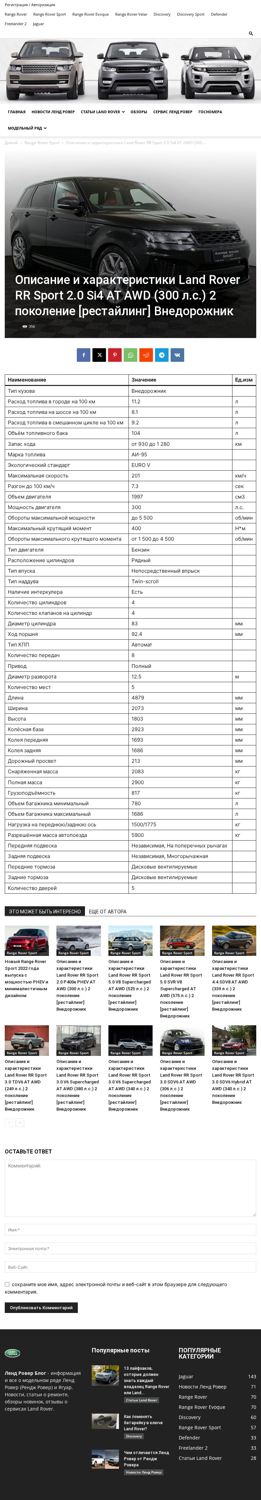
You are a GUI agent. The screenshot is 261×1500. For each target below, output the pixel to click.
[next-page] (20, 1122)
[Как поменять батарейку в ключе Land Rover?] (105, 1421)
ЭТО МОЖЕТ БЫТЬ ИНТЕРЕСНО (45, 911)
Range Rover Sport (49, 14)
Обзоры (138, 111)
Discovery (162, 14)
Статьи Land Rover (100, 111)
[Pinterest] (115, 355)
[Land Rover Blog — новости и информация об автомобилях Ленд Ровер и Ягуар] (130, 71)
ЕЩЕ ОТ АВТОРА (107, 911)
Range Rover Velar (131, 14)
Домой (11, 143)
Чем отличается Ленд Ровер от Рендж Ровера (146, 1458)
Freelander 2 (16, 23)
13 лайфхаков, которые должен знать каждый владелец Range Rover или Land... (146, 1380)
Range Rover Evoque (90, 14)
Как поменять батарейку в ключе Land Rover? (143, 1422)
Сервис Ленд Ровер (172, 111)
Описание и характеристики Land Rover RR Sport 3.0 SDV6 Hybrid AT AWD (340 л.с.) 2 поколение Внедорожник (233, 1082)
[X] (99, 355)
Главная (16, 111)
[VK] (177, 355)
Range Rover (16, 14)
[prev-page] (9, 1122)
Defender (219, 14)
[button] (251, 33)
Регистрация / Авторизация (30, 4)
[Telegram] (162, 355)
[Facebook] (83, 355)
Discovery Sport (191, 14)
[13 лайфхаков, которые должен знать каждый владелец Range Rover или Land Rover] (105, 1375)
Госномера (210, 111)
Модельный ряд (25, 128)
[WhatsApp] (130, 355)
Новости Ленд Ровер (53, 111)
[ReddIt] (146, 355)
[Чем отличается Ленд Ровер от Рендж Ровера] (105, 1459)
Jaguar (38, 23)
